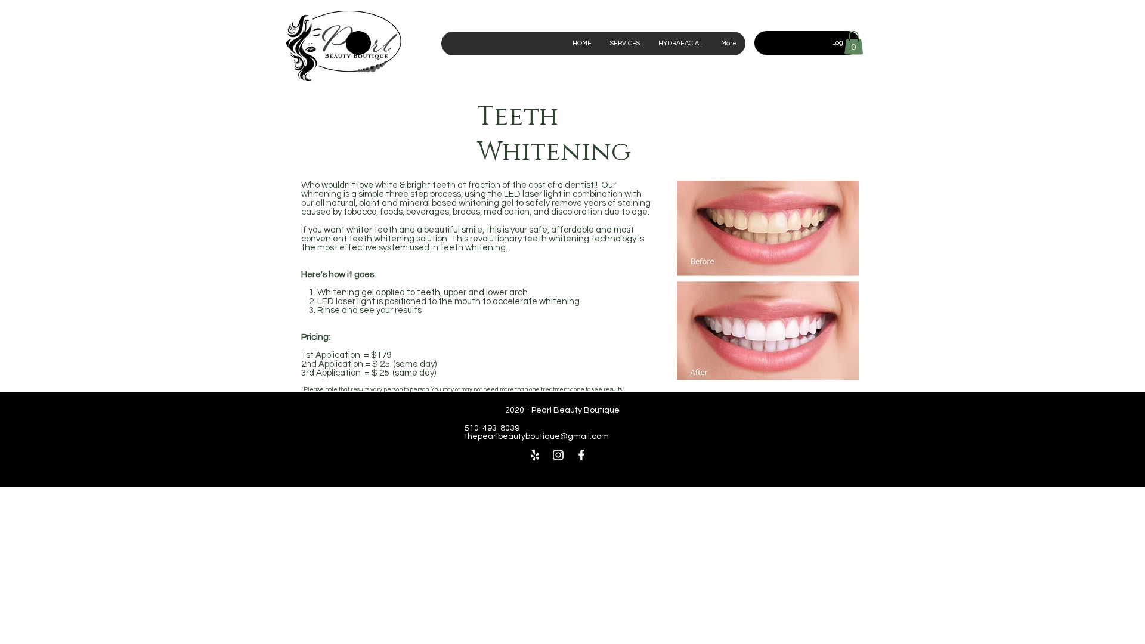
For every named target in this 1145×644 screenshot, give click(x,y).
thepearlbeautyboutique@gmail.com (537, 436)
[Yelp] (535, 455)
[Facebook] (581, 455)
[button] (854, 42)
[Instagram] (558, 455)
